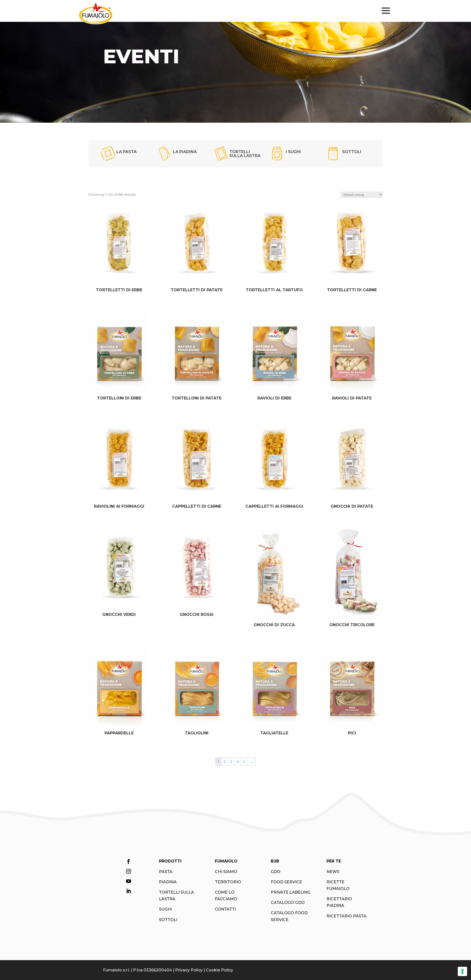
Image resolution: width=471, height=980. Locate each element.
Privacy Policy (189, 970)
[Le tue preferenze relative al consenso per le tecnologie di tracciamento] (462, 971)
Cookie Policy (219, 970)
